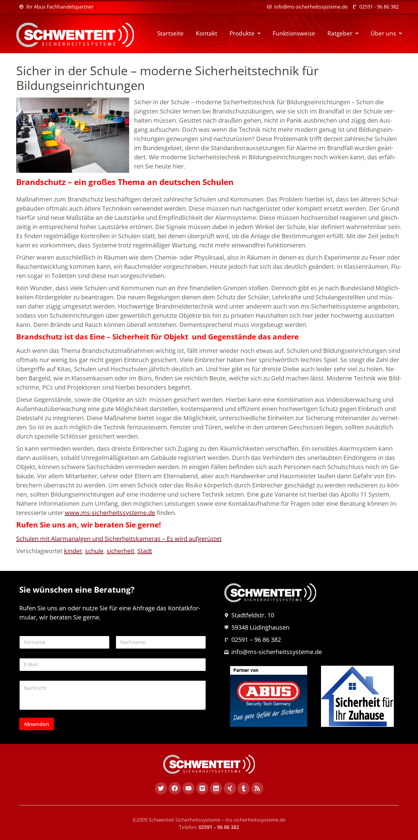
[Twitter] (161, 788)
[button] (245, 33)
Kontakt (206, 33)
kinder (73, 551)
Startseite (170, 33)
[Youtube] (188, 788)
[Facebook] (175, 788)
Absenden (36, 723)
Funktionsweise (294, 33)
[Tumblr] (243, 788)
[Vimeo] (202, 788)
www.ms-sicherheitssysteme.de (110, 513)
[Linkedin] (216, 788)
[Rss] (257, 788)
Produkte (242, 33)
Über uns (383, 33)
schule (94, 551)
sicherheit (120, 551)
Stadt (144, 551)
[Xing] (230, 788)
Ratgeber (340, 33)
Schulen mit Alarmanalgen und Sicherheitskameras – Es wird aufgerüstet (119, 539)
